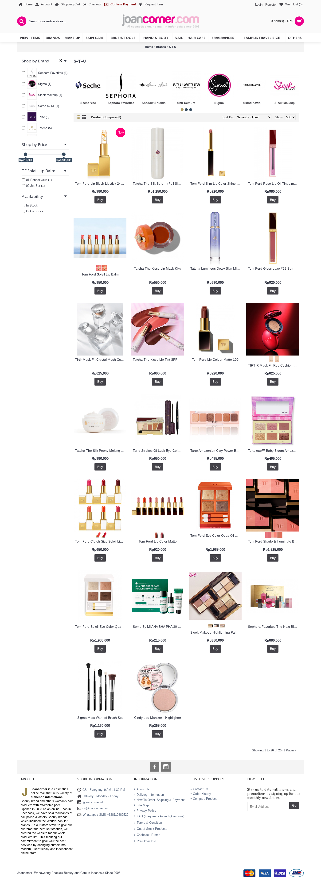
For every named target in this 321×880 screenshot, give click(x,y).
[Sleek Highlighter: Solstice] (221, 625)
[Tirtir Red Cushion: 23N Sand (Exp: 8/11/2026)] (276, 358)
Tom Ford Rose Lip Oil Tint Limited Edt (273, 183)
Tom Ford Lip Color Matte (158, 541)
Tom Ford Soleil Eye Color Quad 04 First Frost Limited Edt (100, 626)
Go (294, 805)
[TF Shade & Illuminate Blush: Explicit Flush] (273, 534)
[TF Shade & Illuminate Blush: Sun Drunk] (279, 534)
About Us (143, 789)
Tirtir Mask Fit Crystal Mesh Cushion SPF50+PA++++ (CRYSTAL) (100, 359)
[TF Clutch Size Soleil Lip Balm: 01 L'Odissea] (97, 534)
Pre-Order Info (146, 841)
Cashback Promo (148, 835)
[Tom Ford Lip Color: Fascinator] (161, 534)
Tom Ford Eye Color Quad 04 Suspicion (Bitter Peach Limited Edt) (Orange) (216, 535)
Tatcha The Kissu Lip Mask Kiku (157, 268)
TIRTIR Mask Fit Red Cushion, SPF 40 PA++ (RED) (273, 365)
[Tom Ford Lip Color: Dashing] (155, 534)
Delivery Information (150, 794)
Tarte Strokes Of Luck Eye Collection (158, 450)
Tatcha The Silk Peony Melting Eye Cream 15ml (100, 450)
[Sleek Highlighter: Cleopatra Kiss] (209, 625)
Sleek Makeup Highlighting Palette (215, 632)
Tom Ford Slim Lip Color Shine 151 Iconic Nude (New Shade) (216, 183)
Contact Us (200, 789)
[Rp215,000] (25, 154)
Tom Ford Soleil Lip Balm (100, 274)
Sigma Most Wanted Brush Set (100, 717)
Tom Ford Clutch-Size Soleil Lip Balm (100, 541)
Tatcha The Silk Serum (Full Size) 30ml (158, 183)
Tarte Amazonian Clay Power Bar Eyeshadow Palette (216, 450)
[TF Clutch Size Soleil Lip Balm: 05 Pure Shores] (103, 534)
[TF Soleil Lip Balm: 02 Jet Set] (103, 267)
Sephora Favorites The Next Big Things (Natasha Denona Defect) (273, 626)
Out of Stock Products (152, 828)
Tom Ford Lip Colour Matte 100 (215, 359)
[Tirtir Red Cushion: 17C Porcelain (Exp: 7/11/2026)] (270, 358)
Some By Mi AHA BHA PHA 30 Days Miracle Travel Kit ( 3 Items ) (158, 626)
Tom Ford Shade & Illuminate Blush (273, 541)
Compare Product (205, 798)
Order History (202, 794)
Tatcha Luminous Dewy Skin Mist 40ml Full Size (216, 268)
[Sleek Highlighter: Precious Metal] (215, 625)
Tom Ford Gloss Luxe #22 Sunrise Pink (273, 268)
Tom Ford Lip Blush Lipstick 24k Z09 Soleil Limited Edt (100, 183)
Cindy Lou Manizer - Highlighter (157, 717)
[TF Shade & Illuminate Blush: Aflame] (267, 534)
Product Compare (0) (106, 117)
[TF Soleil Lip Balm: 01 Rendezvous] (97, 267)
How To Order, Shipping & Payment (161, 800)
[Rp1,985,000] (64, 154)
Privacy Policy (146, 810)
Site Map (143, 805)
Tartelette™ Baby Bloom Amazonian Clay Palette (273, 450)
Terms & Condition (149, 822)
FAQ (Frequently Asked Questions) (160, 816)
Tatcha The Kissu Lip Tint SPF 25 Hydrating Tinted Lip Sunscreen (158, 359)
